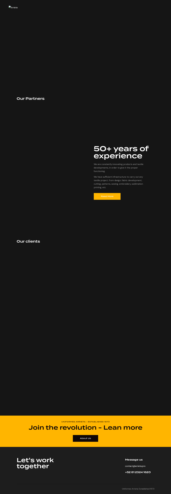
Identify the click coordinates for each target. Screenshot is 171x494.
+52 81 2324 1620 (138, 472)
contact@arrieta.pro (135, 466)
